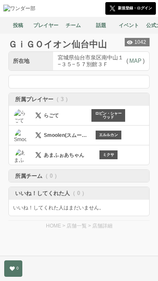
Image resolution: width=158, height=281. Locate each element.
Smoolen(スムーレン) (67, 135)
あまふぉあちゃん (64, 155)
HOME (53, 226)
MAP (135, 61)
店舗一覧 (77, 226)
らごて (51, 115)
